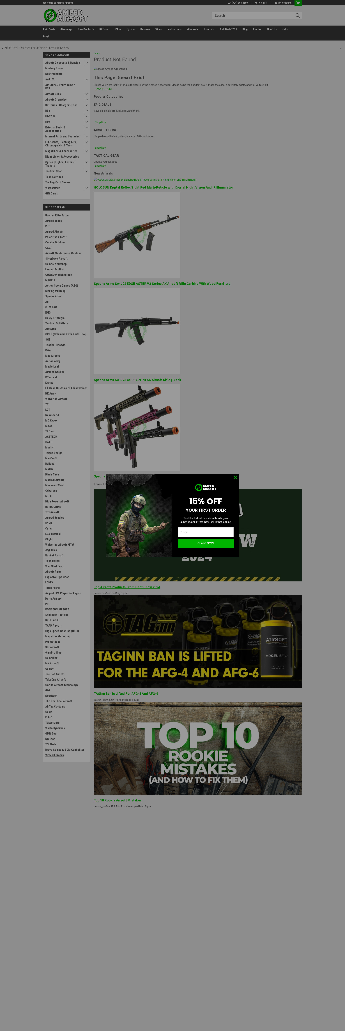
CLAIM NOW (205, 543)
